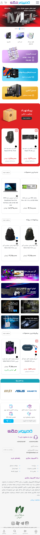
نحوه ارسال (15, 468)
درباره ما (34, 466)
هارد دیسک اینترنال (31, 43)
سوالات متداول (14, 466)
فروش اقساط (14, 471)
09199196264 (21, 442)
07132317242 (33, 442)
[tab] (36, 531)
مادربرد (8, 42)
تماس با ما (33, 471)
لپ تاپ (20, 42)
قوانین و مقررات (31, 468)
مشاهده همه (26, 118)
